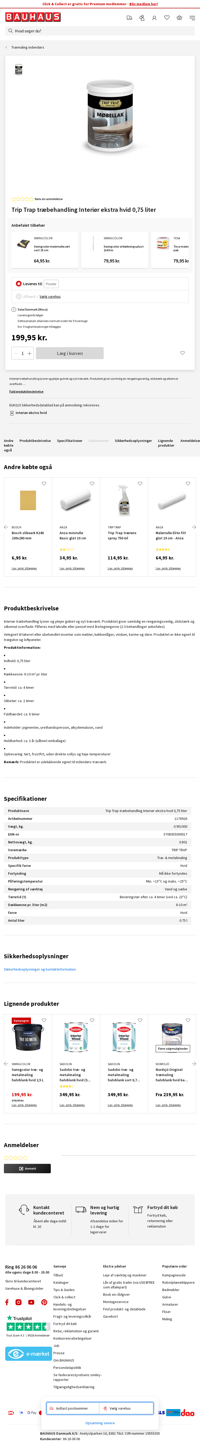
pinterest (44, 1302)
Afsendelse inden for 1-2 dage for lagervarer (106, 1226)
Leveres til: (33, 283)
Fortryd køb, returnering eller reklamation (160, 1221)
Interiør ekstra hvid (31, 412)
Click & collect (64, 1297)
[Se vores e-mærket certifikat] (28, 1354)
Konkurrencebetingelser (72, 1338)
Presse (59, 1353)
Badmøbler (170, 1289)
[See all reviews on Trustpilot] (28, 1323)
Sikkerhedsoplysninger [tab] (36, 956)
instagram (18, 1302)
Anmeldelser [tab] (21, 1145)
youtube (31, 1302)
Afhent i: (31, 296)
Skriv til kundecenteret (23, 1281)
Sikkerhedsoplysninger (133, 440)
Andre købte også (8, 445)
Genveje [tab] (59, 1266)
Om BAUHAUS (63, 1360)
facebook (7, 1302)
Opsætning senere (100, 1423)
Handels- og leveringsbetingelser (69, 1306)
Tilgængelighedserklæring (74, 1387)
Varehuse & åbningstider (24, 1288)
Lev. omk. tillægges (24, 568)
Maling (167, 1319)
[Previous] (6, 527)
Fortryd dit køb (65, 1323)
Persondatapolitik (67, 1367)
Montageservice (116, 1301)
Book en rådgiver (116, 1294)
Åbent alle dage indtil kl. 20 (49, 1224)
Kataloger (61, 1282)
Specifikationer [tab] (25, 799)
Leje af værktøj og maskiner (125, 1275)
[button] (27, 1168)
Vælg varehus (50, 296)
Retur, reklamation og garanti (76, 1331)
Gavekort (110, 1316)
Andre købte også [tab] (28, 467)
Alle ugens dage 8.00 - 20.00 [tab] (27, 1269)
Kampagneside (174, 1275)
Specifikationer (69, 440)
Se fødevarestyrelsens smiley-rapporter (77, 1377)
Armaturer (170, 1304)
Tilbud (58, 1275)
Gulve (166, 1297)
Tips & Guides (64, 1289)
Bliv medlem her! (143, 4)
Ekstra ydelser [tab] (114, 1266)
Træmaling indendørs (27, 47)
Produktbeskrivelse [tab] (31, 608)
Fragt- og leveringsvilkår (72, 1316)
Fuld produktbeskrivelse (26, 391)
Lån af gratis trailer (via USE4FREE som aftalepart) (129, 1284)
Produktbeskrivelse (35, 440)
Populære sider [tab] (174, 1266)
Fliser (166, 1311)
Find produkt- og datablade (124, 1309)
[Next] (194, 527)
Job (56, 1345)
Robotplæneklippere (178, 1282)
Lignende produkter (166, 443)
